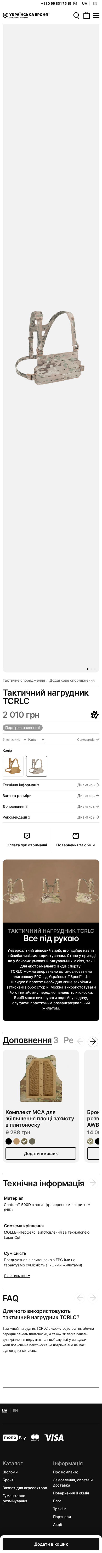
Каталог (13, 1463)
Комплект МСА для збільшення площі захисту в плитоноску (39, 1118)
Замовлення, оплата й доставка (73, 1482)
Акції (57, 1524)
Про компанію (65, 1471)
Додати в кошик (51, 1544)
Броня (8, 1479)
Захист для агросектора (25, 1487)
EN (95, 3)
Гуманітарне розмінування (15, 1498)
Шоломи (10, 1471)
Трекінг (59, 1508)
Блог (57, 1500)
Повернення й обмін (71, 1492)
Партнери (62, 1516)
